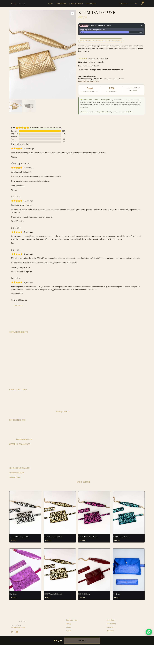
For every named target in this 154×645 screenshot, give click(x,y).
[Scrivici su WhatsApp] (149, 632)
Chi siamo (110, 627)
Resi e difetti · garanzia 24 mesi (88, 81)
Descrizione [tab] (18, 305)
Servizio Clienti (15, 477)
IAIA (18, 3)
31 (19, 300)
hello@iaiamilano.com (24, 439)
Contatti (68, 631)
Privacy (68, 624)
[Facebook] (16, 632)
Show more (118, 239)
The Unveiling (111, 624)
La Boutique (61, 3)
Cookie (68, 627)
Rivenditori (91, 3)
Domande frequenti (16, 472)
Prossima (23, 300)
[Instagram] (12, 632)
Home (50, 3)
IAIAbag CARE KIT (63, 411)
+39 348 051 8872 (83, 482)
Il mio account (76, 3)
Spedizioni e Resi (71, 620)
